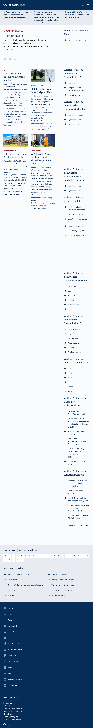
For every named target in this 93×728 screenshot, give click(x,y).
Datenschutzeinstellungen (12, 708)
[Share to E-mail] (5, 59)
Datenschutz (7, 706)
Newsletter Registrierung (12, 719)
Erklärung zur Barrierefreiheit (13, 711)
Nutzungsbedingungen (11, 717)
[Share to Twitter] (14, 59)
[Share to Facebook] (10, 59)
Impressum (7, 703)
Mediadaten (7, 714)
